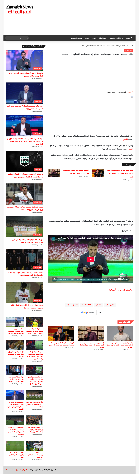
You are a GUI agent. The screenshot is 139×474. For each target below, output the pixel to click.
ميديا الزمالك (102, 38)
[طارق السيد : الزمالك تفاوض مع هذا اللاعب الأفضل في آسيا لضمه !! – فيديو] (61, 333)
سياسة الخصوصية (76, 38)
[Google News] (88, 312)
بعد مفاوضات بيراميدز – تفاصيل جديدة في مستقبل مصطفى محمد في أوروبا (34, 331)
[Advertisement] (91, 17)
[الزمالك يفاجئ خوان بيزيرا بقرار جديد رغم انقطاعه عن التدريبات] (15, 345)
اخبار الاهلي (122, 46)
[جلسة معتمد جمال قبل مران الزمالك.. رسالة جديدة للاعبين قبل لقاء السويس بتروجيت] (15, 420)
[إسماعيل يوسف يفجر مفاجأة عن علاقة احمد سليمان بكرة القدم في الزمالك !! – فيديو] (91, 333)
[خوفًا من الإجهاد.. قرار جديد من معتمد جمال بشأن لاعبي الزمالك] (34, 395)
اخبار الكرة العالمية (115, 38)
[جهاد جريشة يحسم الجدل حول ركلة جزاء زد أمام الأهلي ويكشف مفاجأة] (15, 370)
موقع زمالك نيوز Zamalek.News (16, 470)
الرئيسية (128, 38)
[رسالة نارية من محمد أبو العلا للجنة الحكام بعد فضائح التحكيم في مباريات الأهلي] (15, 395)
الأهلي (125, 139)
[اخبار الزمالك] (20, 9)
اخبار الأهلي (109, 305)
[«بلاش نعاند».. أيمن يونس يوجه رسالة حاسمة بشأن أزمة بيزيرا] (34, 445)
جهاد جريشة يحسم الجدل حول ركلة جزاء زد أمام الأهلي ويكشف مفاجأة (16, 379)
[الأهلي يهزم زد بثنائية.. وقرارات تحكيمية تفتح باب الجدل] (15, 445)
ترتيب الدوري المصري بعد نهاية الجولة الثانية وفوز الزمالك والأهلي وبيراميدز (35, 430)
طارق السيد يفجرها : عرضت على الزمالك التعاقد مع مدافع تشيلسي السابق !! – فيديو (120, 173)
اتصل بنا (87, 38)
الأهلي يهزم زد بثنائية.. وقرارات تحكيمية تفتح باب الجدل (15, 455)
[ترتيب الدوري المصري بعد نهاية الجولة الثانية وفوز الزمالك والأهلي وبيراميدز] (34, 420)
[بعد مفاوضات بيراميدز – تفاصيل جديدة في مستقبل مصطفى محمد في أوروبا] (34, 322)
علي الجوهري (121, 92)
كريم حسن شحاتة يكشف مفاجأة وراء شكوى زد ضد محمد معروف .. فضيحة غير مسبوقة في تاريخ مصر (24, 141)
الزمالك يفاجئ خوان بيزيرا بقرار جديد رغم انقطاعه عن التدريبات (15, 354)
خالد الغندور (86, 305)
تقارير (94, 38)
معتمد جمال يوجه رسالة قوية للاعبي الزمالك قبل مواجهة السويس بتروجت (16, 331)
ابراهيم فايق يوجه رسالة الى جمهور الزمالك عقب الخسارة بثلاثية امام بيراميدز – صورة (120, 345)
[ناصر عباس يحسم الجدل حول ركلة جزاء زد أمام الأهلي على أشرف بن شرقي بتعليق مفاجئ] (34, 370)
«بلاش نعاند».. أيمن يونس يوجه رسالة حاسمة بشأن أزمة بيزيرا (35, 455)
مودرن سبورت (71, 305)
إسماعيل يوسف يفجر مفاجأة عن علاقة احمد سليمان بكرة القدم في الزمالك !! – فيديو (91, 345)
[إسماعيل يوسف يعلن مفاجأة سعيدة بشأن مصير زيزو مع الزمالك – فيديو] (54, 173)
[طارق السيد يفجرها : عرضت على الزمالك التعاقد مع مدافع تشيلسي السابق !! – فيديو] (98, 173)
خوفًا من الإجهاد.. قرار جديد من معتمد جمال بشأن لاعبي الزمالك (34, 404)
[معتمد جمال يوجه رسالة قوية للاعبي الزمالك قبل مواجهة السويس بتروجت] (15, 322)
